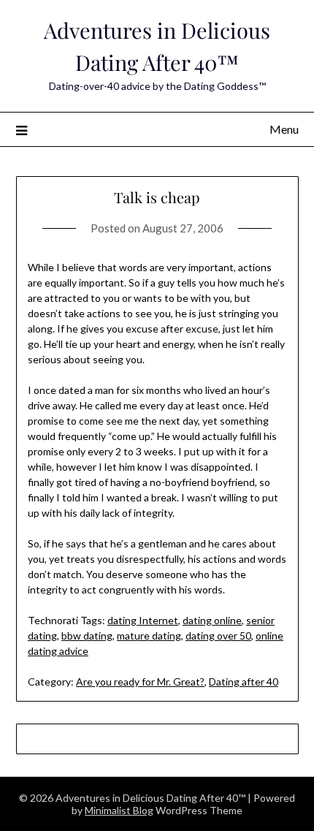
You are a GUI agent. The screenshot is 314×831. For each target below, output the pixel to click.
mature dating (149, 635)
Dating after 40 (243, 681)
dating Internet (142, 620)
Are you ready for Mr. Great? (140, 681)
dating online (212, 620)
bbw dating (86, 635)
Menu (284, 129)
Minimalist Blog (119, 810)
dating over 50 (218, 635)
